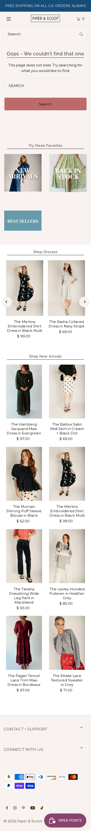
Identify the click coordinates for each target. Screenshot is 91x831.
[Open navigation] (13, 18)
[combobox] (46, 34)
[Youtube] (32, 808)
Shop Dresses (45, 252)
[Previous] (6, 302)
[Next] (84, 302)
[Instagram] (15, 808)
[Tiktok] (42, 808)
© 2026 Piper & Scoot (23, 821)
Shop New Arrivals (45, 356)
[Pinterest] (23, 808)
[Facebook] (7, 808)
